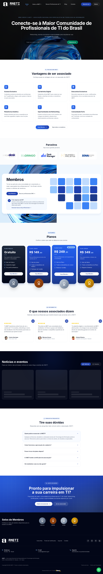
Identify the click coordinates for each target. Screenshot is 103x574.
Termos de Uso (85, 565)
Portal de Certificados (50, 540)
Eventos (96, 364)
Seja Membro (41, 127)
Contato (73, 4)
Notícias (86, 364)
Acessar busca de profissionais (21, 207)
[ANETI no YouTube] (95, 540)
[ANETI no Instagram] (91, 540)
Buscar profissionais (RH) (26, 193)
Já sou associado (61, 504)
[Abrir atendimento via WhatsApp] (99, 570)
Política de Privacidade (95, 565)
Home (27, 4)
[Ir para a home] (11, 4)
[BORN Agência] (58, 570)
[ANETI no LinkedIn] (99, 540)
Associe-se (86, 4)
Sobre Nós (39, 540)
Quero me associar (42, 504)
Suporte (60, 540)
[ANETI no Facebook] (88, 540)
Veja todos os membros (58, 127)
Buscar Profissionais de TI (53, 4)
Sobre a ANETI (36, 4)
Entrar (96, 4)
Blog (65, 4)
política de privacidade (62, 46)
